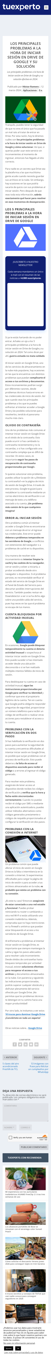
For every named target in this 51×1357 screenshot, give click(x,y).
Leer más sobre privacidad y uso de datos (23, 1352)
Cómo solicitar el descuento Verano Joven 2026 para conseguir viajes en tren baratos (25, 1262)
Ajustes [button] (9, 1348)
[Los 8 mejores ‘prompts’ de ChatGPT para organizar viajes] (25, 1315)
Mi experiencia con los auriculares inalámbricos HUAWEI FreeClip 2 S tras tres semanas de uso (25, 1194)
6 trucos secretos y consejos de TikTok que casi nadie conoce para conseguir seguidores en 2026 (25, 1296)
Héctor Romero (30, 86)
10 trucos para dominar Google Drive (25, 1014)
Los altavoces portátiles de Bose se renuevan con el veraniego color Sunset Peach (23, 1229)
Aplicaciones (30, 90)
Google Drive (35, 1028)
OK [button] (18, 1348)
